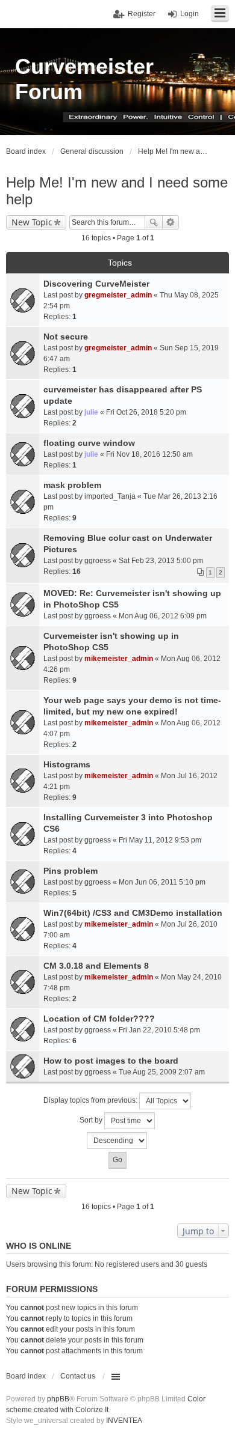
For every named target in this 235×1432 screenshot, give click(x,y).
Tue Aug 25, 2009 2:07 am (162, 1072)
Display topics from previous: (91, 1100)
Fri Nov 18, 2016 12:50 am (149, 454)
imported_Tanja (110, 496)
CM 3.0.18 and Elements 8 (96, 965)
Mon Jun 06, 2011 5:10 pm (162, 882)
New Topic (31, 222)
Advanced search (171, 222)
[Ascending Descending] (117, 1140)
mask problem (72, 485)
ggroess (97, 560)
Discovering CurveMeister (96, 283)
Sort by (92, 1120)
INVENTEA (124, 1420)
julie (91, 412)
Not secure (65, 336)
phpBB (58, 1399)
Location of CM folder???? (99, 1018)
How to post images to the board (110, 1060)
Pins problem (70, 871)
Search (154, 222)
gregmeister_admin (118, 295)
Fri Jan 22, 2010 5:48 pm (159, 1030)
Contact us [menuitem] (77, 1376)
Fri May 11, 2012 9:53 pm (160, 840)
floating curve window (89, 443)
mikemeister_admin (118, 658)
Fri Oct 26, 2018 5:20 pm (146, 412)
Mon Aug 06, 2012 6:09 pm (163, 616)
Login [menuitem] (189, 14)
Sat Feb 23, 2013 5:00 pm (161, 560)
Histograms (66, 764)
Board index (26, 1376)
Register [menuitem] (141, 14)
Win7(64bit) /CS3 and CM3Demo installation (132, 913)
